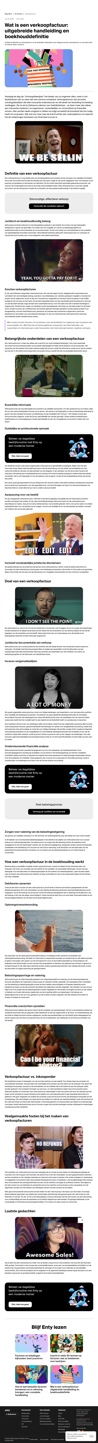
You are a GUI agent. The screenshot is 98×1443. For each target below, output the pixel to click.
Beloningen (61, 1429)
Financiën (24, 1426)
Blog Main (8, 14)
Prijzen (60, 1413)
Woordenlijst (62, 1432)
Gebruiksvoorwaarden (57, 1439)
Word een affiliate (63, 1421)
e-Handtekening (26, 1421)
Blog (59, 1416)
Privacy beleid (44, 1439)
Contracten (25, 1418)
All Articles (18, 14)
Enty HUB (61, 1418)
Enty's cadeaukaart (64, 1426)
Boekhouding (25, 1413)
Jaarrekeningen (44, 1416)
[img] (7, 1410)
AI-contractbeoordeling (47, 1424)
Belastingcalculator (46, 1421)
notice (75, 1438)
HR (23, 1424)
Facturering (25, 1416)
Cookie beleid (33, 1439)
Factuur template (45, 1418)
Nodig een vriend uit (64, 1424)
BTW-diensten (44, 1413)
